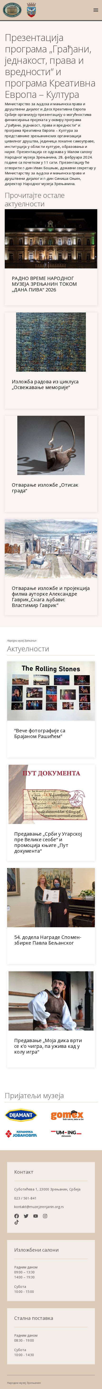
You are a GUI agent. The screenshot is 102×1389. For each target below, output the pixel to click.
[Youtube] (35, 1216)
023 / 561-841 (25, 1198)
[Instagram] (45, 1216)
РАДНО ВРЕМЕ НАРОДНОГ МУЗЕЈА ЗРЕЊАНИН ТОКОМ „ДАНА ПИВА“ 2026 (44, 284)
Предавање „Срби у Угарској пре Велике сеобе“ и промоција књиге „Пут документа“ (48, 842)
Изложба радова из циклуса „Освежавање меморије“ (45, 384)
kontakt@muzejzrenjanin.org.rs (39, 1206)
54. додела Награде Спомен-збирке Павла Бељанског (48, 940)
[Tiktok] (16, 1222)
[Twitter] (26, 1216)
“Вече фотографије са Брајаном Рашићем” (39, 733)
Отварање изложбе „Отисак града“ (45, 488)
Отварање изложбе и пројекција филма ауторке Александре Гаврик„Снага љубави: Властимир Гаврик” (51, 596)
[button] (96, 10)
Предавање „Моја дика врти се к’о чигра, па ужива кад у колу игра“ (48, 1046)
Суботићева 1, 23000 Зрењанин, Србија (47, 1189)
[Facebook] (16, 1216)
